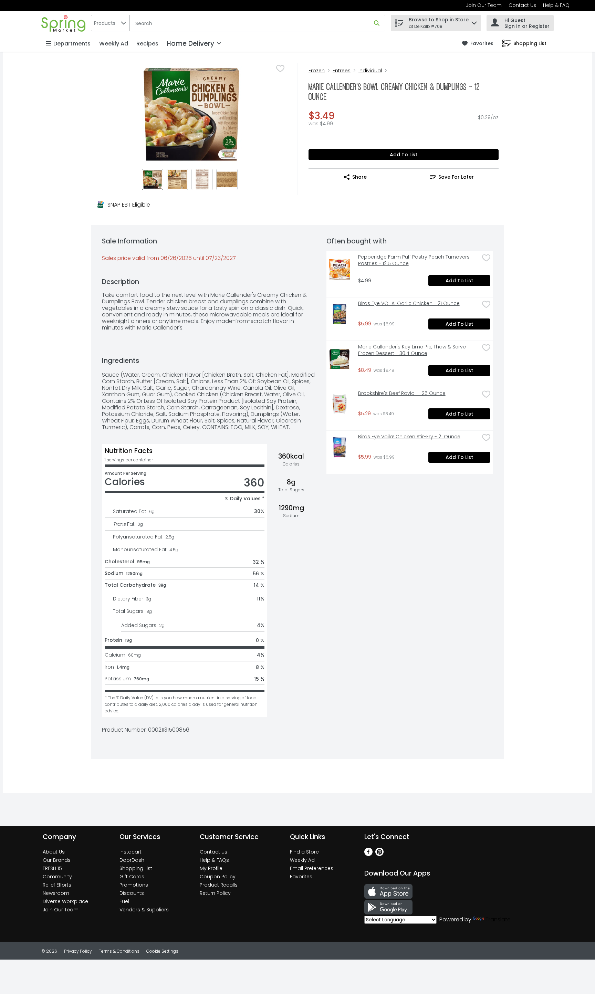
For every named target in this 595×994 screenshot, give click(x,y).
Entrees (342, 70)
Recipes (147, 44)
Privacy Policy (78, 951)
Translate (498, 919)
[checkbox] (280, 68)
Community (57, 876)
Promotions (133, 884)
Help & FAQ (556, 5)
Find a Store (304, 851)
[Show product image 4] (227, 179)
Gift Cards (131, 876)
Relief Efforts (57, 884)
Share (359, 177)
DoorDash (131, 860)
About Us (54, 851)
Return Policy (215, 893)
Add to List (403, 154)
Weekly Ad (113, 44)
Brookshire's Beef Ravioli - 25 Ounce (402, 393)
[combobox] (110, 23)
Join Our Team (484, 5)
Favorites (301, 876)
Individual (370, 70)
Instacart (130, 851)
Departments (72, 44)
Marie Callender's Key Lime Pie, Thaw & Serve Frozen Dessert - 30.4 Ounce (412, 350)
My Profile (211, 868)
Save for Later (456, 177)
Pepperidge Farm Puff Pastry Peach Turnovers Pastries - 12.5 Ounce (414, 260)
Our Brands (57, 860)
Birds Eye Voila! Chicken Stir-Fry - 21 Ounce (409, 436)
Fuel (124, 901)
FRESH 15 (52, 868)
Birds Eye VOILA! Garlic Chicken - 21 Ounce (409, 303)
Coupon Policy (218, 876)
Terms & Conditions (119, 951)
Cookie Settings (162, 951)
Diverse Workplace (65, 901)
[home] (64, 23)
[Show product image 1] (152, 179)
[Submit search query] (376, 23)
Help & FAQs (214, 860)
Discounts (131, 893)
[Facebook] (368, 854)
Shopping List (135, 868)
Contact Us (522, 5)
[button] (474, 21)
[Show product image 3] (202, 179)
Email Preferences (311, 868)
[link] (478, 43)
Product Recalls (219, 884)
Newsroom (56, 893)
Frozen (317, 70)
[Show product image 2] (177, 179)
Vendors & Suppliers (144, 909)
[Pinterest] (379, 854)
